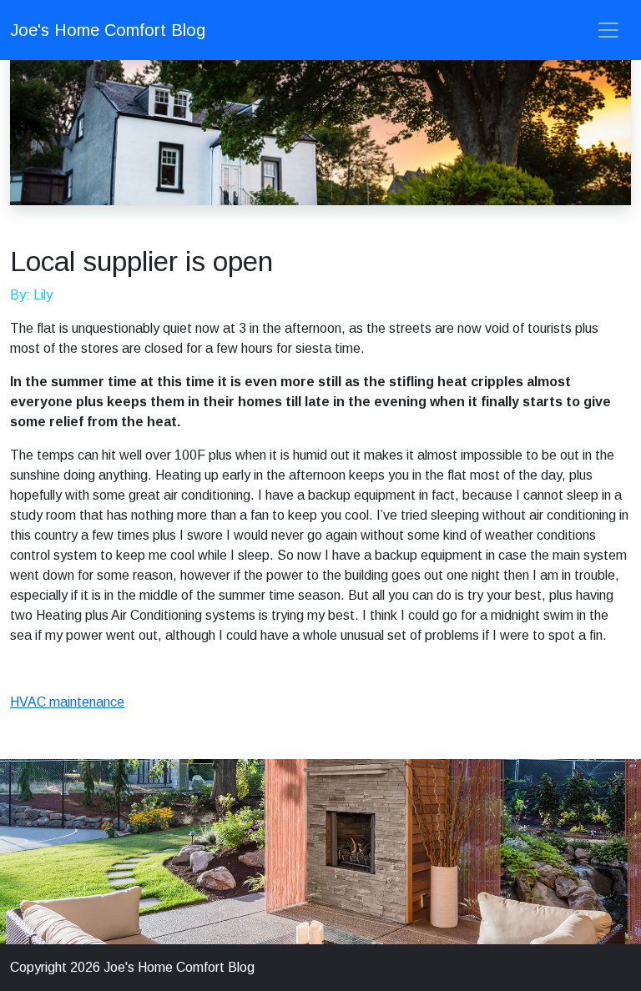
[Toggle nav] (608, 30)
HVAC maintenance (67, 702)
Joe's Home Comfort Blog (107, 30)
